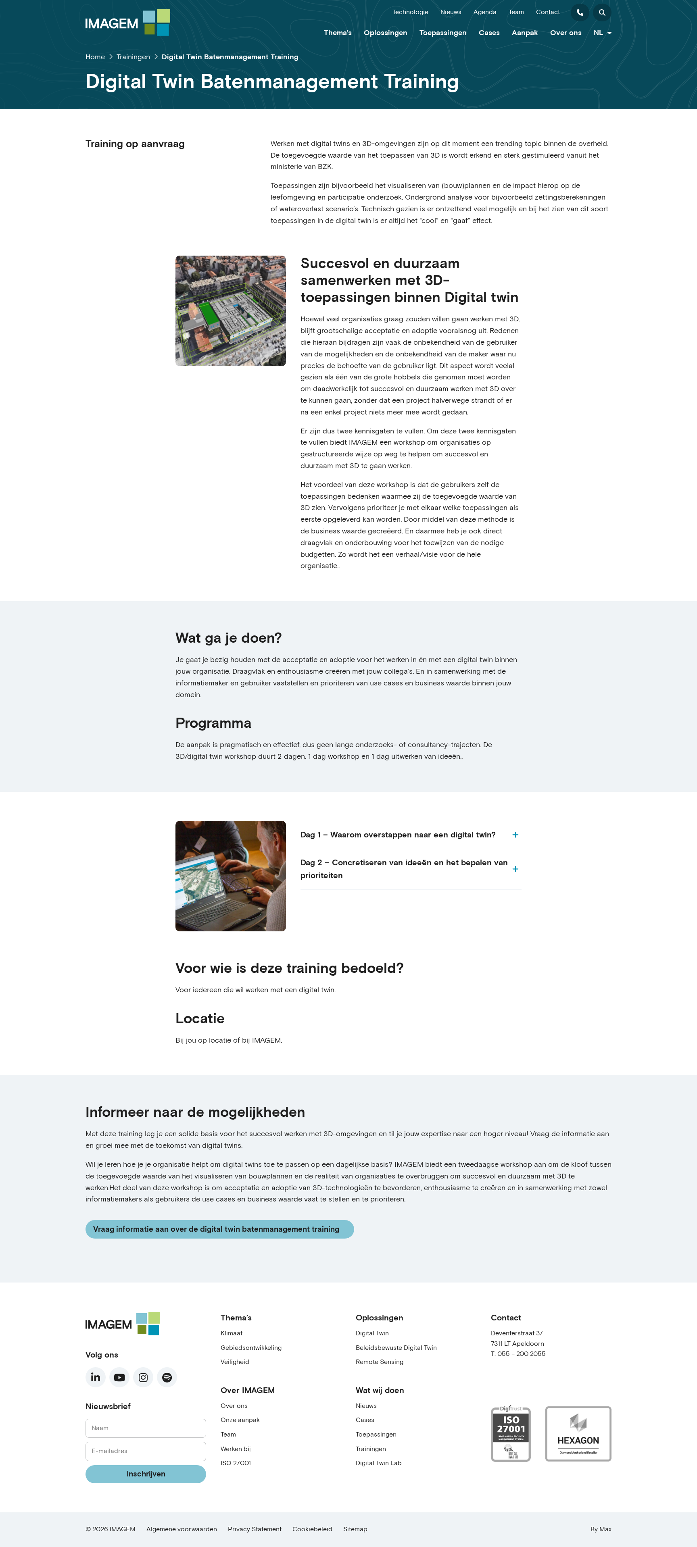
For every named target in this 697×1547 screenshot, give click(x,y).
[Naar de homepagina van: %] (128, 22)
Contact (548, 12)
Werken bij (236, 1449)
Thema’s (338, 32)
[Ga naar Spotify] (167, 1377)
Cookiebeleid (312, 1529)
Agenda (485, 12)
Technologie (410, 12)
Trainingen (371, 1449)
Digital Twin (372, 1333)
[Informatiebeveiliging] (511, 1433)
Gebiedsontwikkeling (251, 1348)
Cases (489, 32)
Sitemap (355, 1529)
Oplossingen (385, 32)
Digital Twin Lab (379, 1463)
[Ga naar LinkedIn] (96, 1377)
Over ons (566, 32)
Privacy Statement (255, 1529)
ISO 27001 (236, 1463)
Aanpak (525, 32)
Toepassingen (443, 32)
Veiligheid (235, 1362)
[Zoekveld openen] (602, 12)
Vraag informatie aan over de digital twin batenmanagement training (216, 1231)
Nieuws (450, 12)
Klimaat (231, 1333)
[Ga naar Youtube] (119, 1377)
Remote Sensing (379, 1362)
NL (598, 32)
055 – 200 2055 (521, 1354)
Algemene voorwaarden (181, 1529)
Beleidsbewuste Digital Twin (396, 1348)
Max (605, 1529)
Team (516, 12)
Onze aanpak (240, 1420)
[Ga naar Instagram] (143, 1377)
